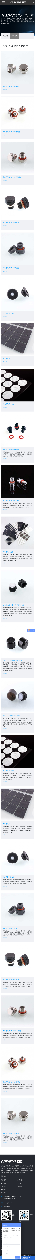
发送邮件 (27, 1258)
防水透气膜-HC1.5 (8, 358)
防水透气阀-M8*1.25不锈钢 (11, 132)
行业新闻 (3, 1189)
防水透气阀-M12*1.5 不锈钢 (12, 177)
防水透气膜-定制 (8, 552)
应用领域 (14, 36)
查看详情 (5, 89)
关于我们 (20, 1183)
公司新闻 (3, 1186)
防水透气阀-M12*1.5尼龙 (11, 222)
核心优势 (3, 1183)
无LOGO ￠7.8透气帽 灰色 (11, 715)
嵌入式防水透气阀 (8, 313)
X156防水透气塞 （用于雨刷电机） (14, 605)
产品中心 (5, 36)
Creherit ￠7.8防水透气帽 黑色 (12, 660)
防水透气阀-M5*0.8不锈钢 (11, 501)
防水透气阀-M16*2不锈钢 (11, 86)
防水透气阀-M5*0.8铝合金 (11, 449)
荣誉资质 (20, 1186)
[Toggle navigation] (3, 2)
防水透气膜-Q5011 (8, 404)
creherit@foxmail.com (9, 1203)
